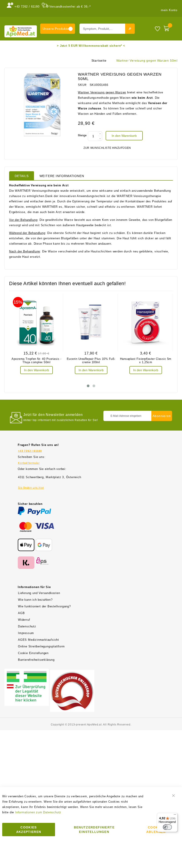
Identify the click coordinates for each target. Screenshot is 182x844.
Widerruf (24, 619)
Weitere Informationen (62, 176)
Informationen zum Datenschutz (38, 812)
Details (22, 176)
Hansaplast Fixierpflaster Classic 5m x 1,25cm (145, 360)
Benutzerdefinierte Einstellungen (94, 830)
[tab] (21, 175)
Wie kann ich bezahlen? (35, 599)
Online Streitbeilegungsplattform (41, 646)
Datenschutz (27, 626)
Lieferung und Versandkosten (39, 593)
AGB (21, 613)
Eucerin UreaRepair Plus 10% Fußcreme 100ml (91, 360)
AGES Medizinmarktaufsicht (38, 639)
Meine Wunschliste (157, 28)
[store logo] (20, 31)
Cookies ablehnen (156, 830)
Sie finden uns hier (31, 487)
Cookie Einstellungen (33, 653)
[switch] (167, 827)
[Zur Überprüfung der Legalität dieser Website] (26, 671)
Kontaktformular (29, 463)
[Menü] (175, 815)
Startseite (99, 60)
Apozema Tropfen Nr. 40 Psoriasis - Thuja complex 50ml (36, 360)
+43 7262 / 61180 (27, 6)
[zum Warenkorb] (169, 27)
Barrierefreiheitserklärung (36, 659)
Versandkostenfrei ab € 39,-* (70, 6)
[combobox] (107, 29)
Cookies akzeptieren (28, 830)
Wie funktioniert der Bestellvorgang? (44, 606)
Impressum (26, 633)
